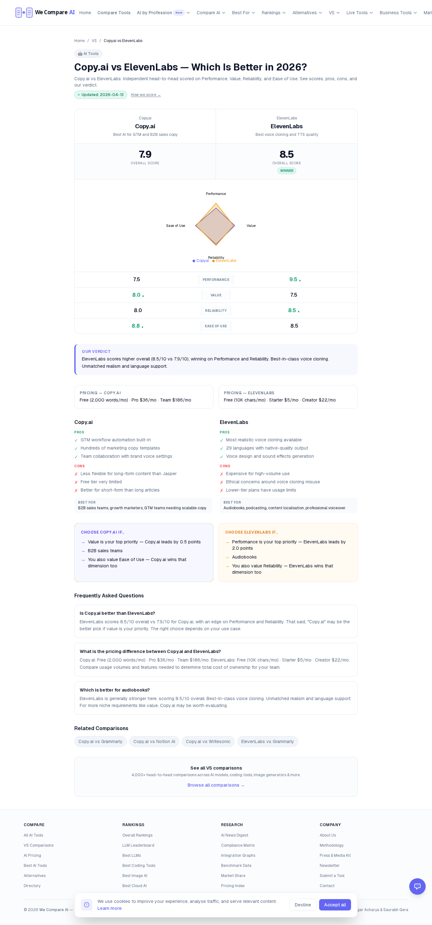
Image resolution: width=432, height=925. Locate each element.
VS (332, 12)
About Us (328, 835)
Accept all (335, 905)
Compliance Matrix (238, 845)
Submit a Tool (332, 875)
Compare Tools (114, 12)
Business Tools (396, 12)
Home (85, 12)
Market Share (233, 875)
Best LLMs (131, 855)
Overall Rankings (137, 835)
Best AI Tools (35, 865)
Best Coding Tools (138, 865)
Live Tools (357, 12)
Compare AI (208, 12)
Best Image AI (134, 875)
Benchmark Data (236, 865)
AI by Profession (159, 12)
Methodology (331, 845)
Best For (241, 12)
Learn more (109, 908)
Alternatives (305, 12)
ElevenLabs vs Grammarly (267, 741)
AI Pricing (32, 855)
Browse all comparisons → (216, 785)
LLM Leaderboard (138, 845)
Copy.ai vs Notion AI (154, 741)
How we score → (146, 94)
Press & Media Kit (335, 855)
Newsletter (330, 865)
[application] (216, 225)
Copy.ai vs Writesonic (208, 741)
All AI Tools (33, 835)
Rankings (271, 12)
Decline (303, 905)
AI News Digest (234, 835)
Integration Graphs (238, 855)
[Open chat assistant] (417, 886)
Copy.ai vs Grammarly (100, 741)
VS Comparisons (38, 845)
